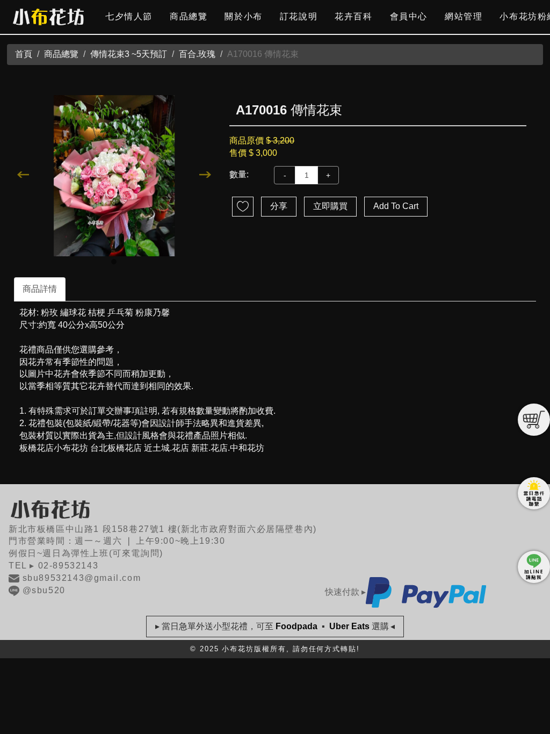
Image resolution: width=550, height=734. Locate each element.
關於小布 (243, 16)
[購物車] (534, 420)
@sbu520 (44, 590)
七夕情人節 (129, 16)
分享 (278, 206)
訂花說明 (298, 16)
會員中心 (409, 16)
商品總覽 (188, 16)
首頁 (23, 54)
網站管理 (463, 16)
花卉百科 (353, 16)
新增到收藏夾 (243, 207)
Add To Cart (395, 206)
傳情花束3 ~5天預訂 (128, 54)
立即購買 (330, 206)
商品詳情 (40, 288)
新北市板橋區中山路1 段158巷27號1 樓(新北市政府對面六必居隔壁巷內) (163, 529)
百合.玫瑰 (197, 54)
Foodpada (296, 626)
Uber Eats (349, 626)
